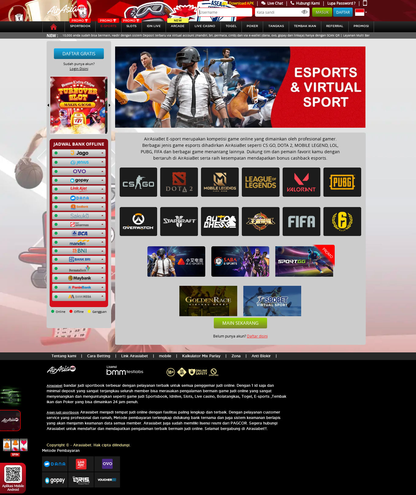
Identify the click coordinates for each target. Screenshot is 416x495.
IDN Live (154, 26)
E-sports (108, 24)
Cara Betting (98, 356)
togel (231, 26)
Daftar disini (257, 336)
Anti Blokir (261, 356)
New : (52, 35)
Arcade (178, 24)
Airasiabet (54, 385)
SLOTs (129, 24)
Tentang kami (63, 356)
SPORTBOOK (80, 24)
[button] (361, 12)
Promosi (361, 26)
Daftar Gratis (78, 53)
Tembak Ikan (305, 26)
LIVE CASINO (205, 26)
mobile (165, 356)
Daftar (343, 12)
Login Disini (79, 68)
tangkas (276, 26)
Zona (236, 356)
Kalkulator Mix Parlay (201, 356)
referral (334, 26)
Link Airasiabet (134, 356)
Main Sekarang (240, 323)
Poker (252, 26)
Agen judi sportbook (63, 412)
